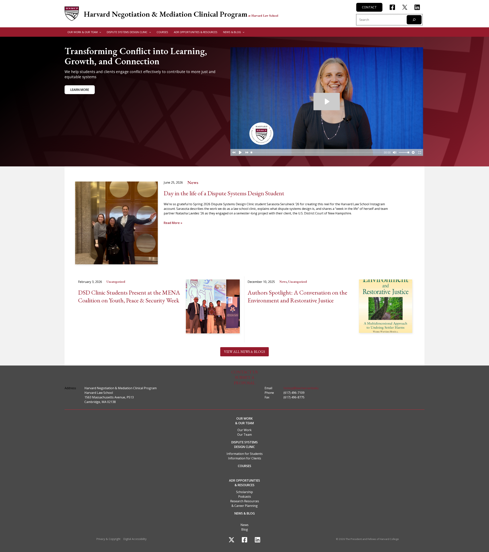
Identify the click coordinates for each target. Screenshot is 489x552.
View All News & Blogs (244, 351)
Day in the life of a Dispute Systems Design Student (224, 193)
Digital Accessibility (135, 539)
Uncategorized (116, 282)
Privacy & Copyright (108, 539)
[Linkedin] (257, 540)
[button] (369, 7)
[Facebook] (244, 540)
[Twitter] (231, 540)
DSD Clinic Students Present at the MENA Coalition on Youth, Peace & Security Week (129, 296)
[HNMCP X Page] (405, 7)
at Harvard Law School (263, 16)
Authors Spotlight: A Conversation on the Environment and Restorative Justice (297, 296)
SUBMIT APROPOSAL (244, 380)
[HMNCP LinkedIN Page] (417, 7)
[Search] (414, 19)
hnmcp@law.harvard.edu (300, 388)
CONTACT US (244, 372)
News (192, 182)
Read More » (173, 223)
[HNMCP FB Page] (392, 7)
